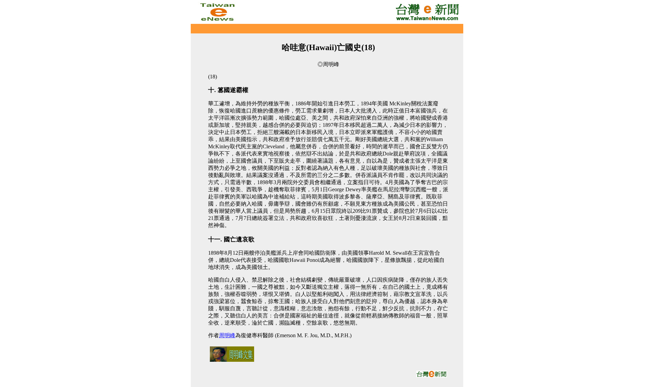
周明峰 (227, 335)
